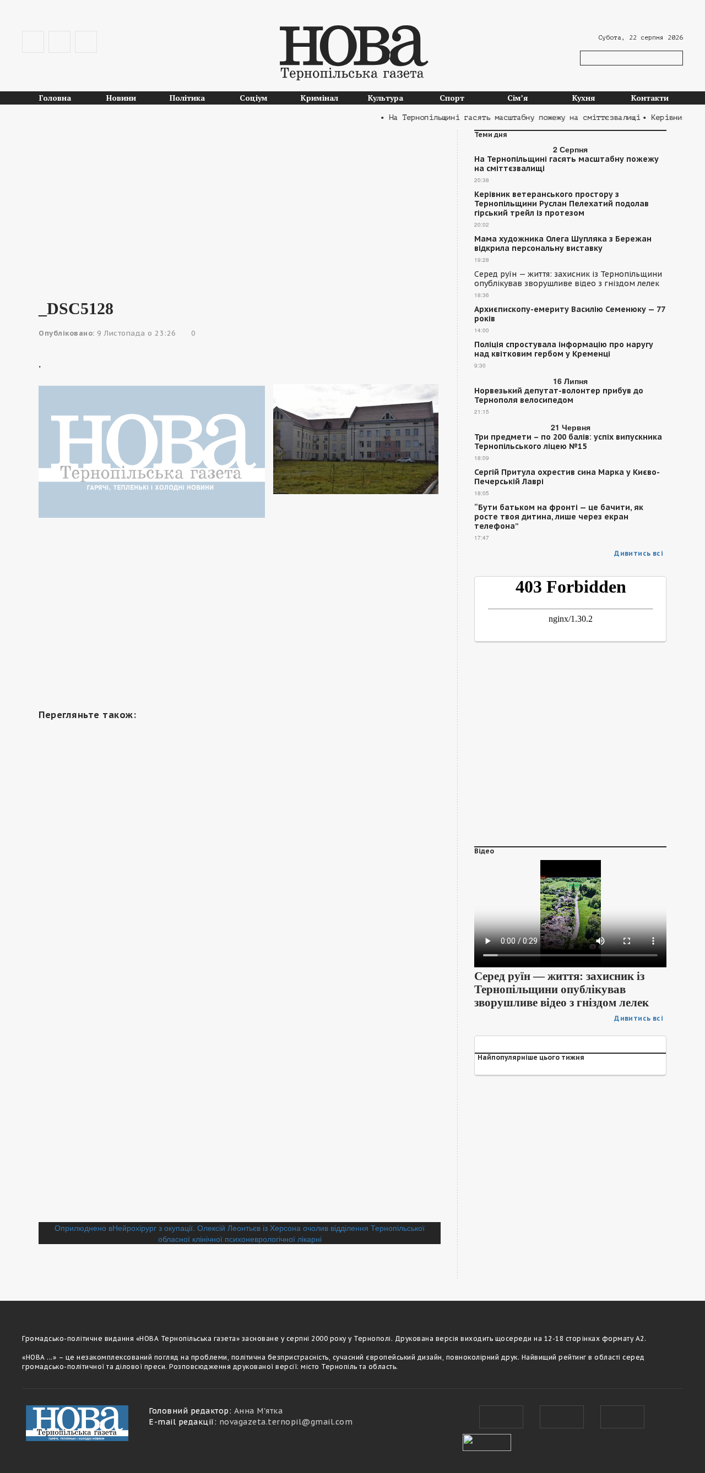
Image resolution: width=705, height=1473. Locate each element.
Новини (121, 97)
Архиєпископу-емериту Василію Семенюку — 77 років (569, 314)
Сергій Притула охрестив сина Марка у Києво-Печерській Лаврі (567, 477)
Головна (55, 97)
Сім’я (517, 97)
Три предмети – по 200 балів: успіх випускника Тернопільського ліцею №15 (568, 441)
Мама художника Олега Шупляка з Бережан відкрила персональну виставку (563, 243)
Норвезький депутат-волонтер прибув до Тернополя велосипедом (558, 395)
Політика (187, 97)
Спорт (452, 97)
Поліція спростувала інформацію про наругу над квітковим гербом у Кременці (563, 349)
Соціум (254, 97)
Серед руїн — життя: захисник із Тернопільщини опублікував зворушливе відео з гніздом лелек (568, 279)
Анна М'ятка (258, 1411)
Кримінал (319, 97)
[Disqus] (240, 1071)
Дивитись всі (638, 553)
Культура (385, 97)
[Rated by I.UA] (487, 1441)
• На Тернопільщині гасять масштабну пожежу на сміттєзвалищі (498, 117)
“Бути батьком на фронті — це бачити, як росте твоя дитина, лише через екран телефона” (558, 517)
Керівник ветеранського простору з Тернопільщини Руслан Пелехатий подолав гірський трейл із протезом (561, 204)
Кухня (583, 97)
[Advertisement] (240, 207)
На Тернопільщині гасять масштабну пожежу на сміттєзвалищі (566, 164)
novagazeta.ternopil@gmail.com (286, 1422)
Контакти (650, 97)
